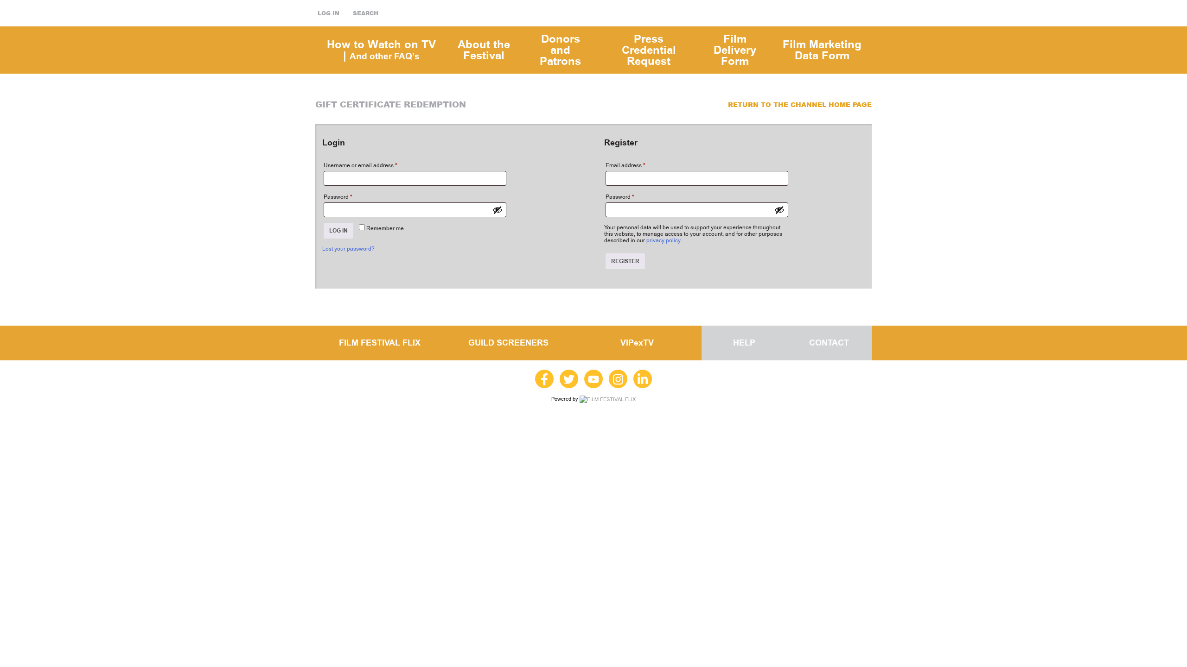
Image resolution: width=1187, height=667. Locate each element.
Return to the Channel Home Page (800, 104)
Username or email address (360, 165)
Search (365, 13)
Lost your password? (348, 248)
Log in (328, 13)
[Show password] (497, 210)
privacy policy (663, 240)
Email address (625, 165)
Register (625, 261)
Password (338, 197)
